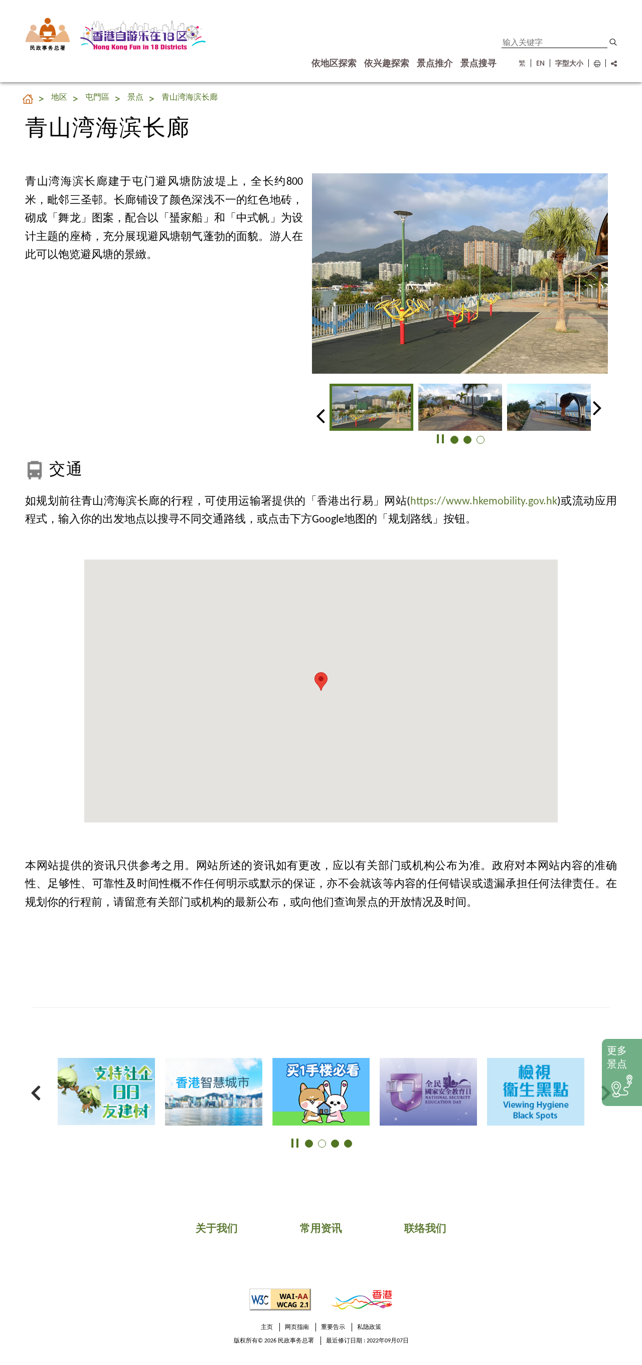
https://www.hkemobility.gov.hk (483, 501)
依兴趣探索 (386, 63)
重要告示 (333, 1327)
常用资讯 (321, 1229)
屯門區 (97, 98)
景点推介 (435, 63)
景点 (135, 98)
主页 (267, 1327)
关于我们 (217, 1229)
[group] (371, 407)
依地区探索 (334, 63)
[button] (613, 42)
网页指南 (297, 1327)
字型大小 (569, 63)
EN (540, 63)
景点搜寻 (478, 63)
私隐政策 (369, 1327)
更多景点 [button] (617, 1058)
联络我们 (425, 1229)
